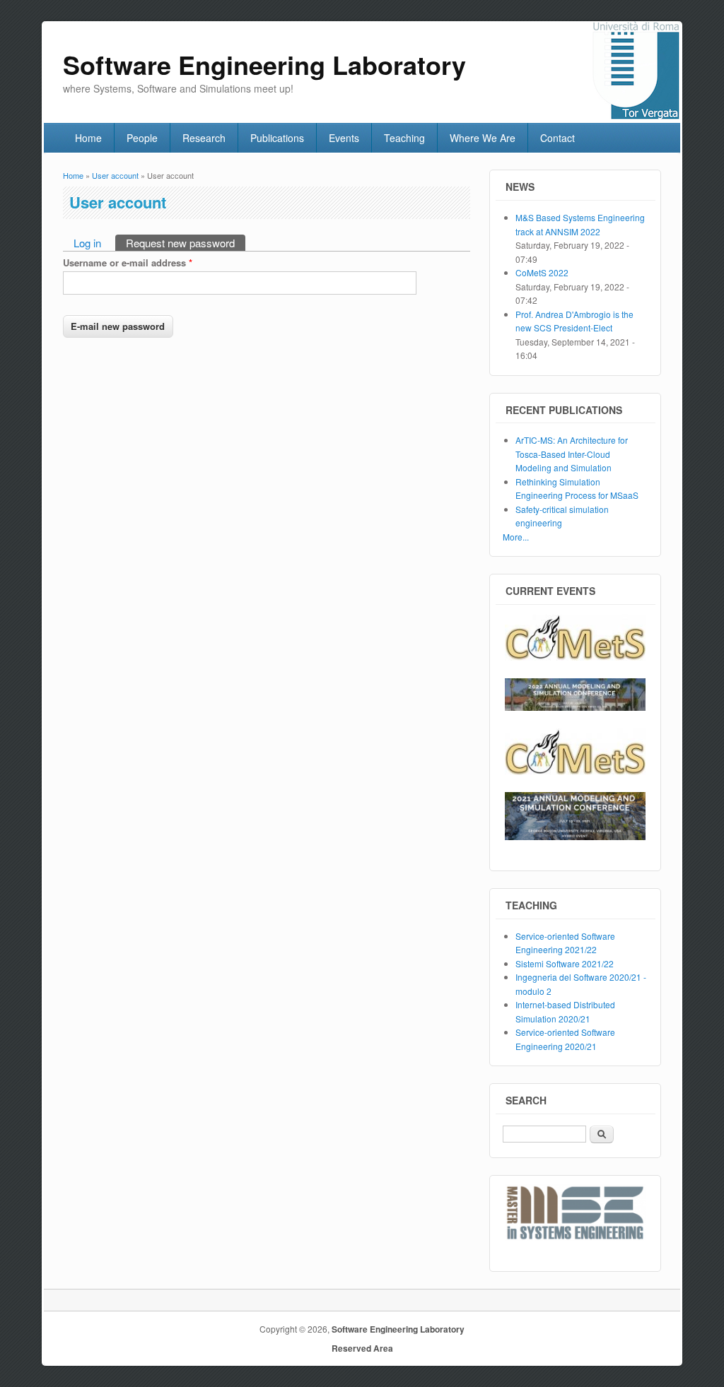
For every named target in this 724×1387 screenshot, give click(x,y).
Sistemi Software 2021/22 (564, 963)
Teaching (404, 138)
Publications (277, 138)
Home (88, 138)
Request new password (185, 242)
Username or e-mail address (127, 262)
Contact (557, 138)
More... (516, 537)
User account (115, 175)
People (142, 138)
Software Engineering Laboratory (398, 1329)
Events (344, 138)
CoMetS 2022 (541, 272)
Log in (87, 242)
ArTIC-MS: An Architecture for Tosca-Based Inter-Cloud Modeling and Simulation (571, 453)
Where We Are (482, 138)
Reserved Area (362, 1348)
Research (204, 138)
